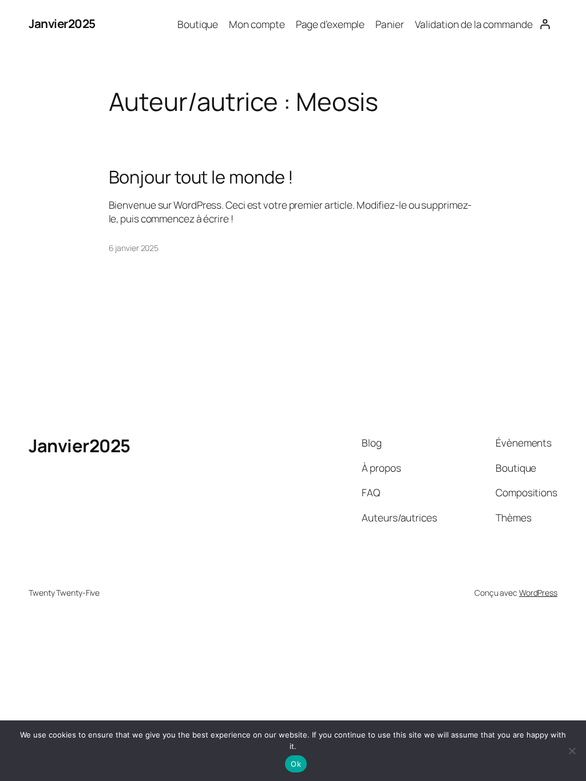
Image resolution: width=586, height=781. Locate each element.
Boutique (197, 24)
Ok (296, 763)
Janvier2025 (62, 23)
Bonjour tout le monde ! (201, 177)
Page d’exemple (330, 24)
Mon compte (256, 24)
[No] (571, 750)
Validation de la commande (474, 24)
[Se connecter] (545, 23)
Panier (389, 24)
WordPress (538, 592)
